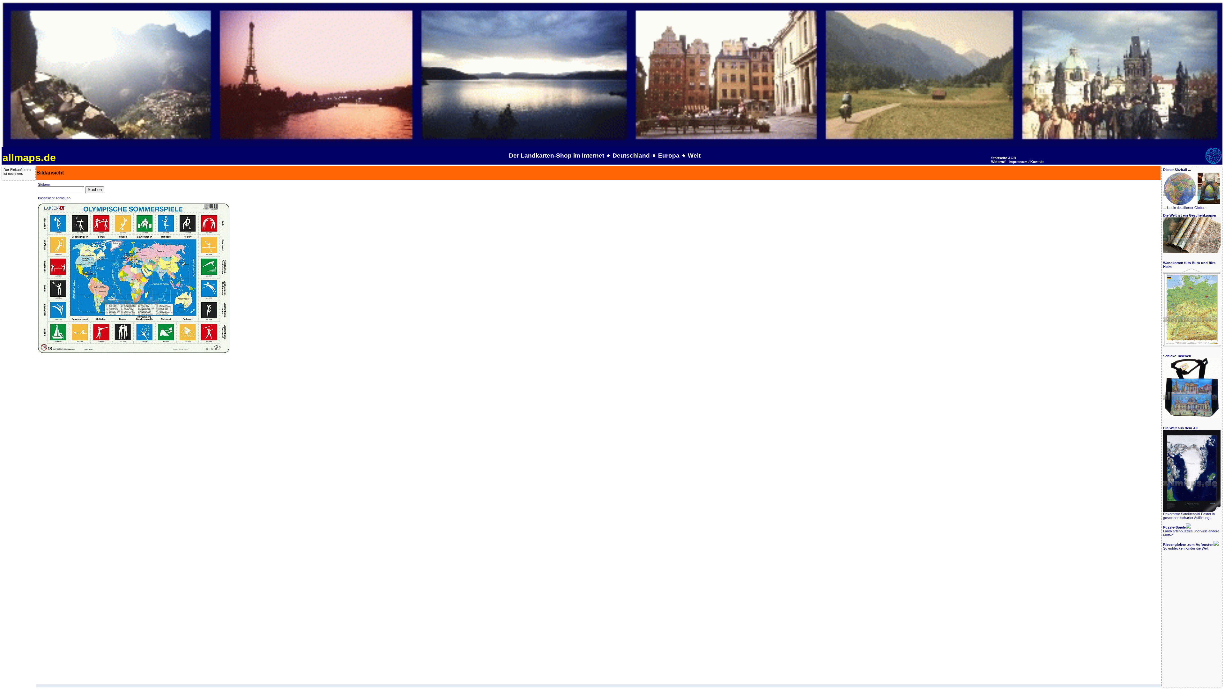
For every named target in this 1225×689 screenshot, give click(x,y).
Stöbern (44, 184)
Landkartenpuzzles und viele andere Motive (1191, 531)
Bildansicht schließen (54, 198)
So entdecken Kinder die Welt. (1188, 546)
